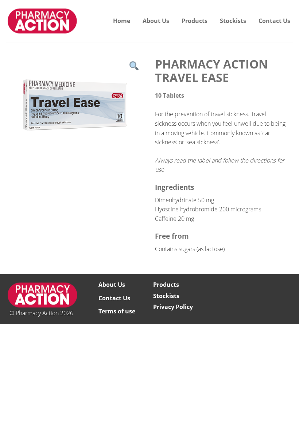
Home (121, 21)
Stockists (233, 21)
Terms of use (116, 311)
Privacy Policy (173, 307)
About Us (156, 21)
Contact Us (274, 21)
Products (194, 21)
